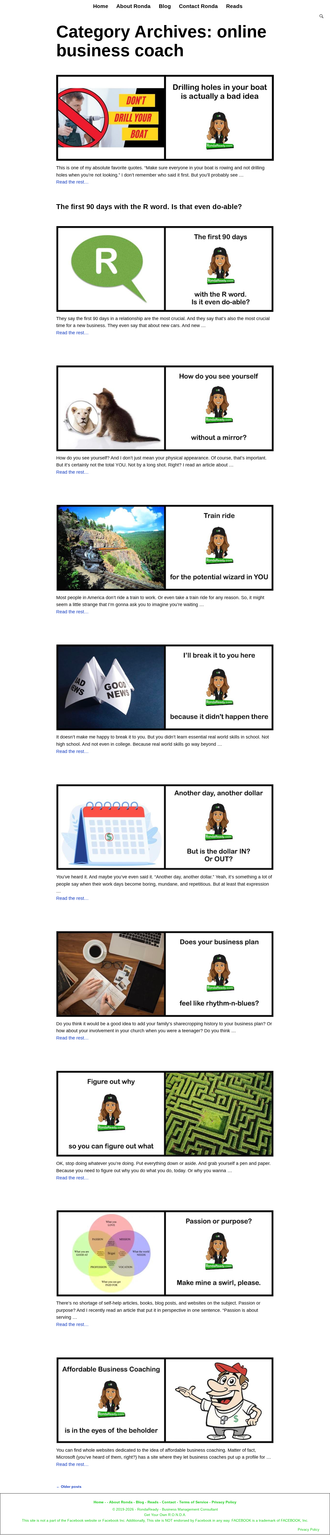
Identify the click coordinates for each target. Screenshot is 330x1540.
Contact (169, 1502)
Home (100, 6)
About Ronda (133, 6)
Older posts (68, 1487)
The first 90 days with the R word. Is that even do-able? (149, 207)
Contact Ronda (198, 6)
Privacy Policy (224, 1502)
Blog (165, 6)
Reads (234, 6)
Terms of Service (193, 1502)
